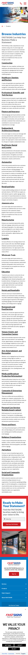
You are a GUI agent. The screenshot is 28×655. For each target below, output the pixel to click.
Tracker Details (11, 653)
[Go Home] (2, 26)
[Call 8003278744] (21, 3)
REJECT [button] (14, 649)
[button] (25, 609)
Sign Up (14, 574)
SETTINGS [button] (8, 645)
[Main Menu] (25, 3)
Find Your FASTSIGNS (12, 524)
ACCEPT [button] (20, 645)
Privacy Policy (4, 653)
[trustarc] (23, 653)
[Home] (8, 3)
